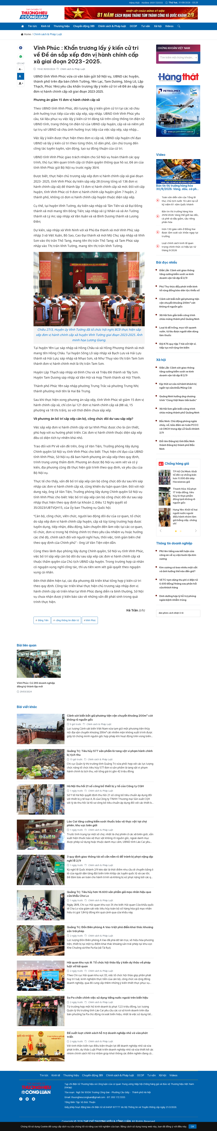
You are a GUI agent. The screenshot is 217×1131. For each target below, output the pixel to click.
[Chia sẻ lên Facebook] (20, 48)
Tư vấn (145, 26)
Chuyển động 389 (83, 26)
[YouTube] (27, 1099)
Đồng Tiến (42, 620)
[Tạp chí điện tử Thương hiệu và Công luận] (36, 1088)
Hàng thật (134, 3)
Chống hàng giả (177, 463)
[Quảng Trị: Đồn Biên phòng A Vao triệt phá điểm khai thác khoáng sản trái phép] (40, 940)
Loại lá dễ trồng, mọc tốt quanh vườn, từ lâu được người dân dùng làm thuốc (178, 331)
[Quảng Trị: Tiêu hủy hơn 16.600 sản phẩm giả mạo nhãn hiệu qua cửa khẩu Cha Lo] (40, 905)
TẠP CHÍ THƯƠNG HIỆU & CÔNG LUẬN (107, 1121)
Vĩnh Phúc (91, 620)
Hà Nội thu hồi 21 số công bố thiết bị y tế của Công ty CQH (105, 786)
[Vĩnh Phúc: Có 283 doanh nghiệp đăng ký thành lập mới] (39, 664)
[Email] (33, 1099)
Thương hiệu (62, 26)
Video (160, 155)
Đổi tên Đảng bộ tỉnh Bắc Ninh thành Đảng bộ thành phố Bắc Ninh (177, 445)
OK (192, 1126)
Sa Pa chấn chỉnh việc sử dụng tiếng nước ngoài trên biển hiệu (107, 997)
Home (27, 34)
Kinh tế (45, 26)
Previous (161, 531)
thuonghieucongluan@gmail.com (88, 1097)
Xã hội (158, 26)
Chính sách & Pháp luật (112, 26)
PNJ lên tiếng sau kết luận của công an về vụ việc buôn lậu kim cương (177, 555)
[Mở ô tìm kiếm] (178, 26)
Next (196, 531)
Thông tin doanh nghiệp (174, 543)
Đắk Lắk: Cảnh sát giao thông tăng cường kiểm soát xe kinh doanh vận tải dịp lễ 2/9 (176, 274)
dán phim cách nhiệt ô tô (171, 613)
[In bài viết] (20, 56)
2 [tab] (180, 531)
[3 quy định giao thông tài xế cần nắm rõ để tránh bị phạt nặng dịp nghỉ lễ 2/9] (40, 870)
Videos (169, 26)
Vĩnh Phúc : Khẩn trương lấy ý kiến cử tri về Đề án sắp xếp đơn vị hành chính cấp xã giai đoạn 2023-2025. (86, 54)
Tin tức (32, 26)
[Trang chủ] (22, 26)
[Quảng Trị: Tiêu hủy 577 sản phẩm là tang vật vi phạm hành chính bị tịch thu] (40, 764)
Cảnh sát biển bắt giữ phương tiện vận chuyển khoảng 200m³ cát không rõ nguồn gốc (179, 302)
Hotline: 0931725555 (152, 3)
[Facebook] (20, 1099)
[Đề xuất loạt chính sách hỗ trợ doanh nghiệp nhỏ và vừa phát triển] (40, 1046)
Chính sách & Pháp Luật (48, 34)
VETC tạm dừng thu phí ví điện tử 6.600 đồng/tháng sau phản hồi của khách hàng (178, 583)
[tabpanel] (178, 499)
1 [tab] (175, 531)
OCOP (133, 26)
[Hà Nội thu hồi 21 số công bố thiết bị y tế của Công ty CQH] (40, 799)
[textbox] (178, 57)
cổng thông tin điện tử (67, 620)
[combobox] (178, 57)
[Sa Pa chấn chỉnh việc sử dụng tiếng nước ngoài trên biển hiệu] (40, 1011)
